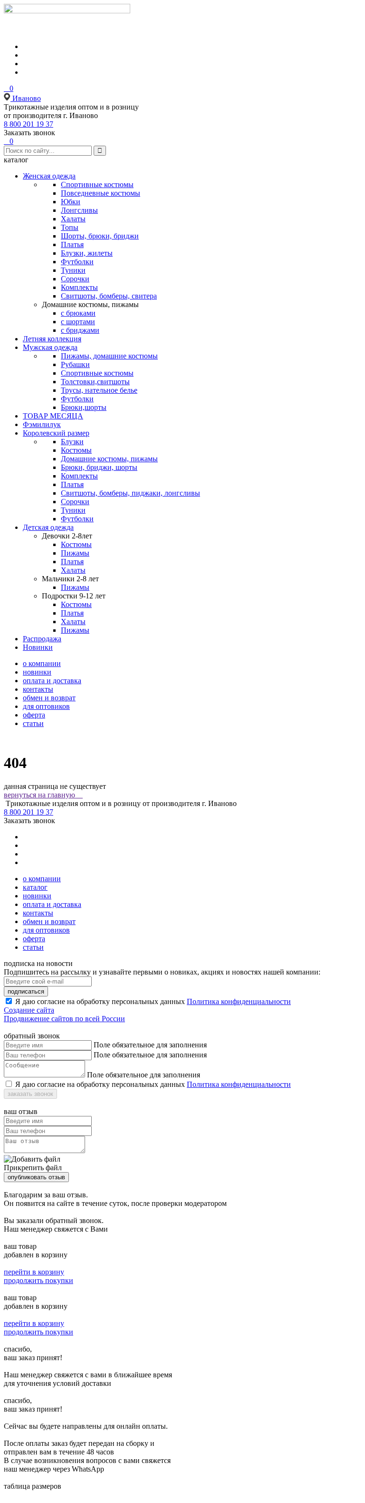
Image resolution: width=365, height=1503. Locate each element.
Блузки (72, 442)
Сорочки (75, 279)
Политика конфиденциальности (239, 1001)
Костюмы (76, 450)
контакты (38, 689)
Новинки (38, 647)
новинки (37, 672)
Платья (72, 244)
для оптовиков (46, 706)
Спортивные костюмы (97, 184)
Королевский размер (56, 433)
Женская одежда (49, 176)
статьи (33, 723)
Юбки (70, 202)
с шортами (78, 322)
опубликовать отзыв (36, 1177)
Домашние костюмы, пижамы (109, 459)
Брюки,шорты (83, 407)
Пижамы (75, 553)
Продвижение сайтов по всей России (64, 1019)
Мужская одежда (50, 347)
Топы (69, 227)
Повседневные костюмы (100, 193)
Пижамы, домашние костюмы (109, 356)
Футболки (77, 262)
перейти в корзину (34, 1272)
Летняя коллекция (52, 339)
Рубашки (75, 364)
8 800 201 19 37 (28, 124)
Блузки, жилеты (87, 253)
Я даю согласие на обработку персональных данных (100, 1001)
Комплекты (79, 287)
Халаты (73, 219)
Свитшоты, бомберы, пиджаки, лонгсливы (130, 493)
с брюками (78, 313)
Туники (73, 270)
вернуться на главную (43, 795)
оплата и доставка (52, 681)
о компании (42, 663)
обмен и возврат (49, 698)
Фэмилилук (42, 424)
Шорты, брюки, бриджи (100, 236)
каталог (35, 887)
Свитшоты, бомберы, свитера (109, 296)
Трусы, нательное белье (99, 390)
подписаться (26, 991)
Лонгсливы (79, 210)
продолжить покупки (38, 1280)
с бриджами (80, 330)
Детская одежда (48, 527)
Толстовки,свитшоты (95, 382)
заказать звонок (30, 1093)
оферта (34, 715)
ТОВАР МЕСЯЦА (53, 416)
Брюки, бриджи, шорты (99, 467)
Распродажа (42, 639)
